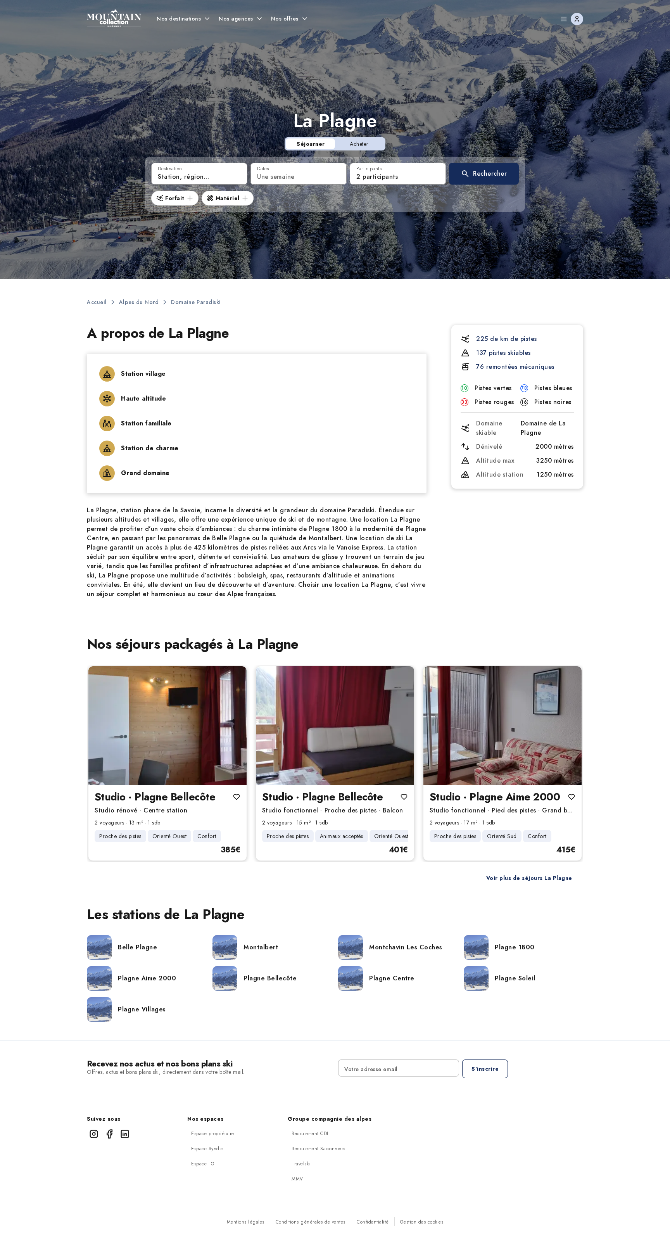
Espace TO (202, 1163)
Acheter (359, 144)
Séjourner (311, 144)
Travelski (301, 1163)
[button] (484, 174)
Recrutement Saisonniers (318, 1148)
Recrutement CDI (310, 1133)
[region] (167, 725)
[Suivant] (234, 725)
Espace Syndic (207, 1148)
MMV (297, 1178)
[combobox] (199, 174)
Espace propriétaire (212, 1133)
